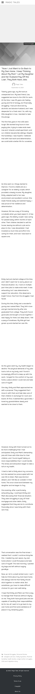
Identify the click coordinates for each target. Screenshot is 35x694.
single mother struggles (24, 659)
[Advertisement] (17, 23)
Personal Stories (22, 654)
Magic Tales (13, 2)
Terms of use (17, 681)
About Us (17, 691)
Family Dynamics (21, 657)
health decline (12, 659)
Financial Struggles (29, 43)
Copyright (17, 686)
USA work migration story (9, 661)
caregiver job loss (9, 657)
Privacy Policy (17, 676)
